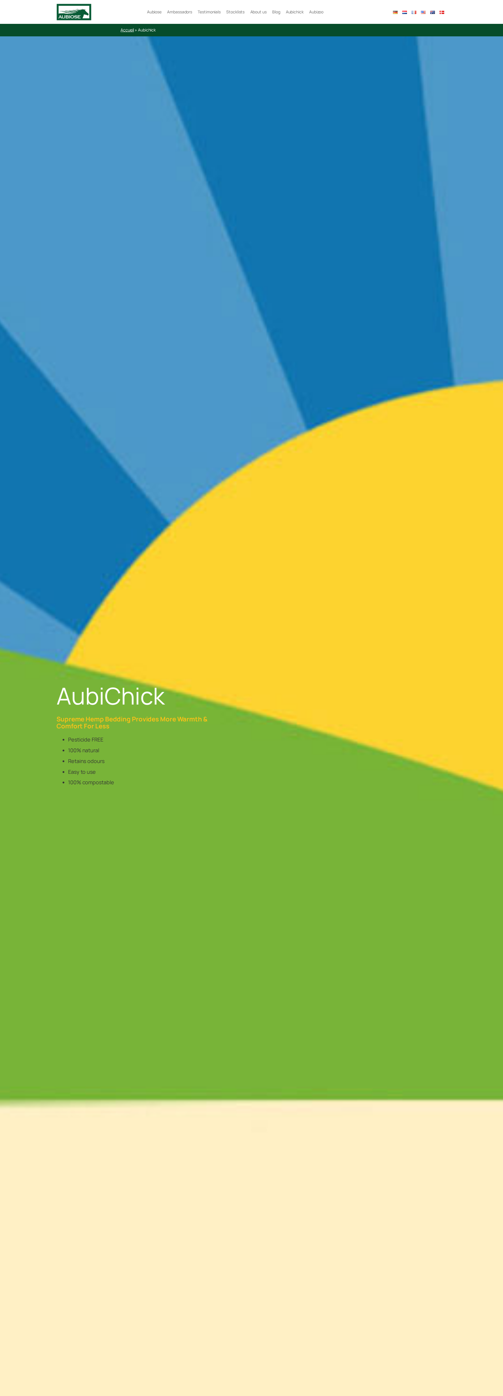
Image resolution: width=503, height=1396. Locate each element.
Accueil (127, 30)
